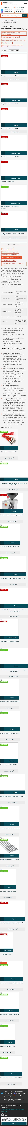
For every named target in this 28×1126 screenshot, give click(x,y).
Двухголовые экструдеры (9, 252)
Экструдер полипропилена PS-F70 (10, 104)
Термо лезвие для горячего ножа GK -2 (10, 546)
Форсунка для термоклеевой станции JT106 (11, 983)
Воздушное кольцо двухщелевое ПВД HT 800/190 (12, 796)
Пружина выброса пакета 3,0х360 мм (9, 859)
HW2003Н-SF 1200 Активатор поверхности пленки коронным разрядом (14, 610)
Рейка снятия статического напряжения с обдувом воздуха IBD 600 (14, 670)
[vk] (2, 1115)
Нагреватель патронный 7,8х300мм (9, 1014)
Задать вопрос (6, 7)
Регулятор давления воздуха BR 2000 (9, 701)
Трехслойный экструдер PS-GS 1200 (9, 641)
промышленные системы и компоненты (10, 3)
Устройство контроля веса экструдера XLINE (11, 515)
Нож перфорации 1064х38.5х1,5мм (9, 764)
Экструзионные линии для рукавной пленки (12, 264)
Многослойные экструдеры (10, 255)
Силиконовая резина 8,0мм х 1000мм (9, 828)
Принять (14, 1123)
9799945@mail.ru (20, 7)
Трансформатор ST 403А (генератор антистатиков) (13, 578)
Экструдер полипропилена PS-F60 (10, 76)
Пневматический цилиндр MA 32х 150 (10, 733)
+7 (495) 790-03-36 (18, 10)
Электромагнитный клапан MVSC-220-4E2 (11, 1077)
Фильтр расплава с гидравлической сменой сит (12, 923)
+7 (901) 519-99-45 (7, 10)
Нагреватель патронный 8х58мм (9, 452)
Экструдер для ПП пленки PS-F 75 (9, 128)
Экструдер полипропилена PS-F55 (10, 156)
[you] (6, 1115)
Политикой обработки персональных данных (17, 1120)
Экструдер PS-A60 (6, 954)
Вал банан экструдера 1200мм (8, 891)
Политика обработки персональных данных (12, 1109)
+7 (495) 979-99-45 (20, 11)
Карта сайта (4, 1111)
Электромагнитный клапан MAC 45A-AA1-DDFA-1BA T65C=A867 (14, 484)
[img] (14, 62)
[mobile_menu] (25, 3)
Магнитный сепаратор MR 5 (7, 1046)
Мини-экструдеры (7, 249)
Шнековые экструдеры (8, 260)
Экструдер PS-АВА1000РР (7, 181)
